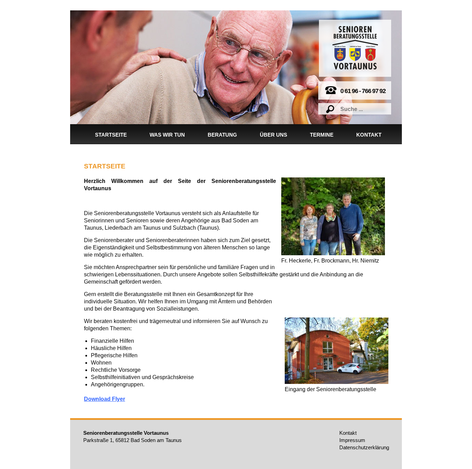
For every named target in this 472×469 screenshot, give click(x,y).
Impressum (352, 440)
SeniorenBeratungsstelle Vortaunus (355, 48)
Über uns (273, 135)
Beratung (222, 135)
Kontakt (368, 135)
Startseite (111, 135)
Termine (321, 135)
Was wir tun (167, 135)
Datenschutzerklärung (364, 447)
